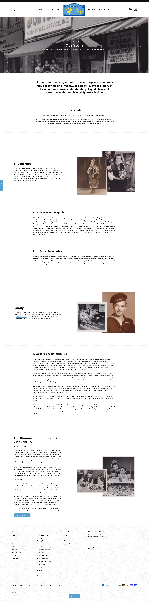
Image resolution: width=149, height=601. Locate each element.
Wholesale (15, 558)
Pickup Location (67, 541)
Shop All (39, 570)
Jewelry (39, 576)
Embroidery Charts (42, 564)
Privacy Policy (49, 585)
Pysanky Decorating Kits (44, 538)
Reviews (14, 541)
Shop (40, 9)
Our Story (14, 535)
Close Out (40, 573)
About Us (91, 9)
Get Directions (22, 515)
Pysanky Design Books (43, 541)
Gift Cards (15, 547)
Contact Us (66, 535)
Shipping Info (67, 544)
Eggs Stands (40, 567)
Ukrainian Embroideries (44, 561)
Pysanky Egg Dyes (42, 535)
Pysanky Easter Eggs (43, 558)
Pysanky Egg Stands (43, 555)
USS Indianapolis (21, 316)
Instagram (14, 549)
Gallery (14, 555)
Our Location (15, 538)
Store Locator (103, 9)
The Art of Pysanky (53, 9)
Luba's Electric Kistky (43, 549)
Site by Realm (14, 592)
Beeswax (39, 544)
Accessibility (58, 585)
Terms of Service (41, 585)
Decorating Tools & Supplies (45, 547)
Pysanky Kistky (41, 552)
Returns (65, 547)
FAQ (64, 538)
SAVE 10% (74, 596)
